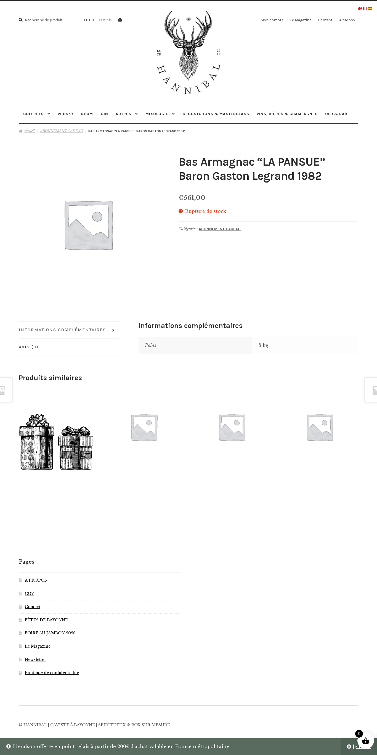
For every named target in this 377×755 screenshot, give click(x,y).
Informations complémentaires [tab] (62, 329)
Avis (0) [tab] (29, 346)
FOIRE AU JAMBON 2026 (50, 633)
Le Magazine (300, 20)
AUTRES (123, 114)
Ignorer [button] (362, 746)
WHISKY (66, 114)
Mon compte (272, 20)
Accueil (29, 131)
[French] (365, 8)
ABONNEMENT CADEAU (61, 131)
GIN (104, 114)
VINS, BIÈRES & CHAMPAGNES (287, 114)
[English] (360, 8)
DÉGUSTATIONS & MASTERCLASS (216, 114)
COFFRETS (33, 114)
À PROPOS (36, 580)
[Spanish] (370, 8)
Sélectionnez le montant (56, 441)
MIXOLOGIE (156, 114)
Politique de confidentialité (52, 673)
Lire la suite (143, 426)
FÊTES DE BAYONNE (46, 620)
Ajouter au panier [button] (232, 427)
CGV (29, 593)
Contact (325, 20)
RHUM (87, 114)
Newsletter (35, 659)
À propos (347, 20)
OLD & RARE (337, 114)
